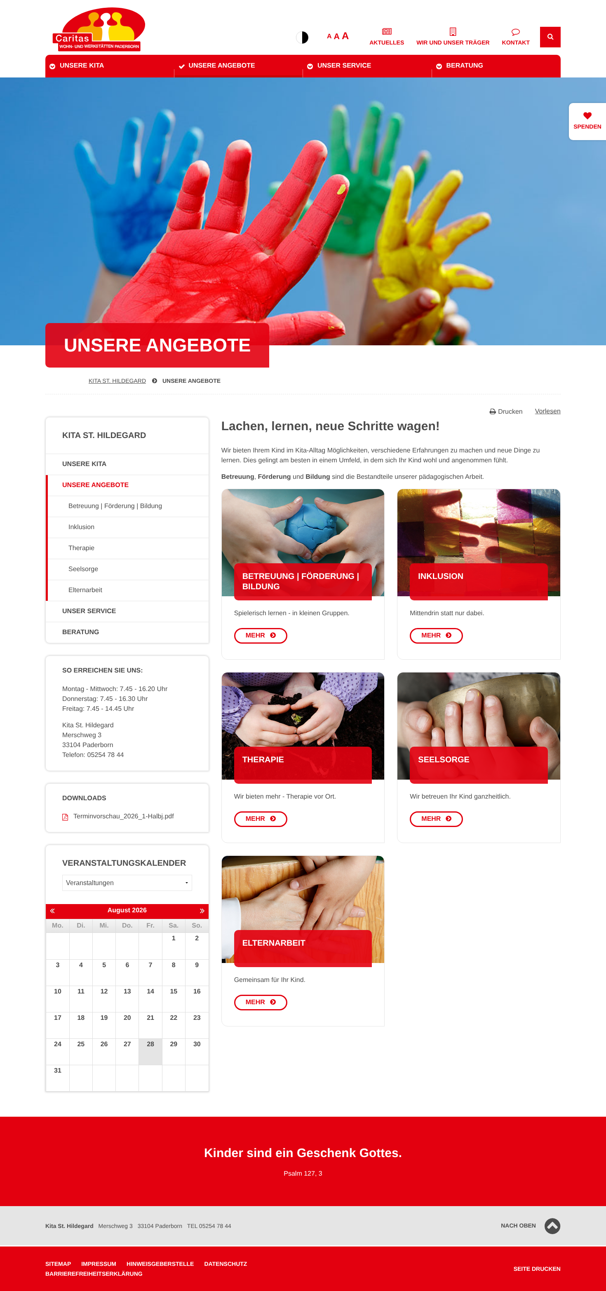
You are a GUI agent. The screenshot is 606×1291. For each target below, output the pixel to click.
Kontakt (516, 42)
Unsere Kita (82, 65)
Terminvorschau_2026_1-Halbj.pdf (123, 816)
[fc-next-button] (202, 911)
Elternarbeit (85, 590)
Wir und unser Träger (452, 42)
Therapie (81, 548)
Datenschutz (225, 1264)
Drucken (510, 411)
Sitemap (58, 1264)
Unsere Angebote (222, 65)
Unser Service (344, 65)
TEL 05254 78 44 (209, 1226)
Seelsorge (83, 569)
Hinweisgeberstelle (160, 1264)
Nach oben (518, 1225)
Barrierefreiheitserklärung (94, 1273)
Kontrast (302, 37)
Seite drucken (537, 1268)
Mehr (255, 635)
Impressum (98, 1264)
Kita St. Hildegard (117, 381)
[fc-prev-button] (52, 911)
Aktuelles (386, 42)
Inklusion (81, 527)
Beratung (464, 65)
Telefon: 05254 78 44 (93, 755)
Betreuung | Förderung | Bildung (115, 506)
